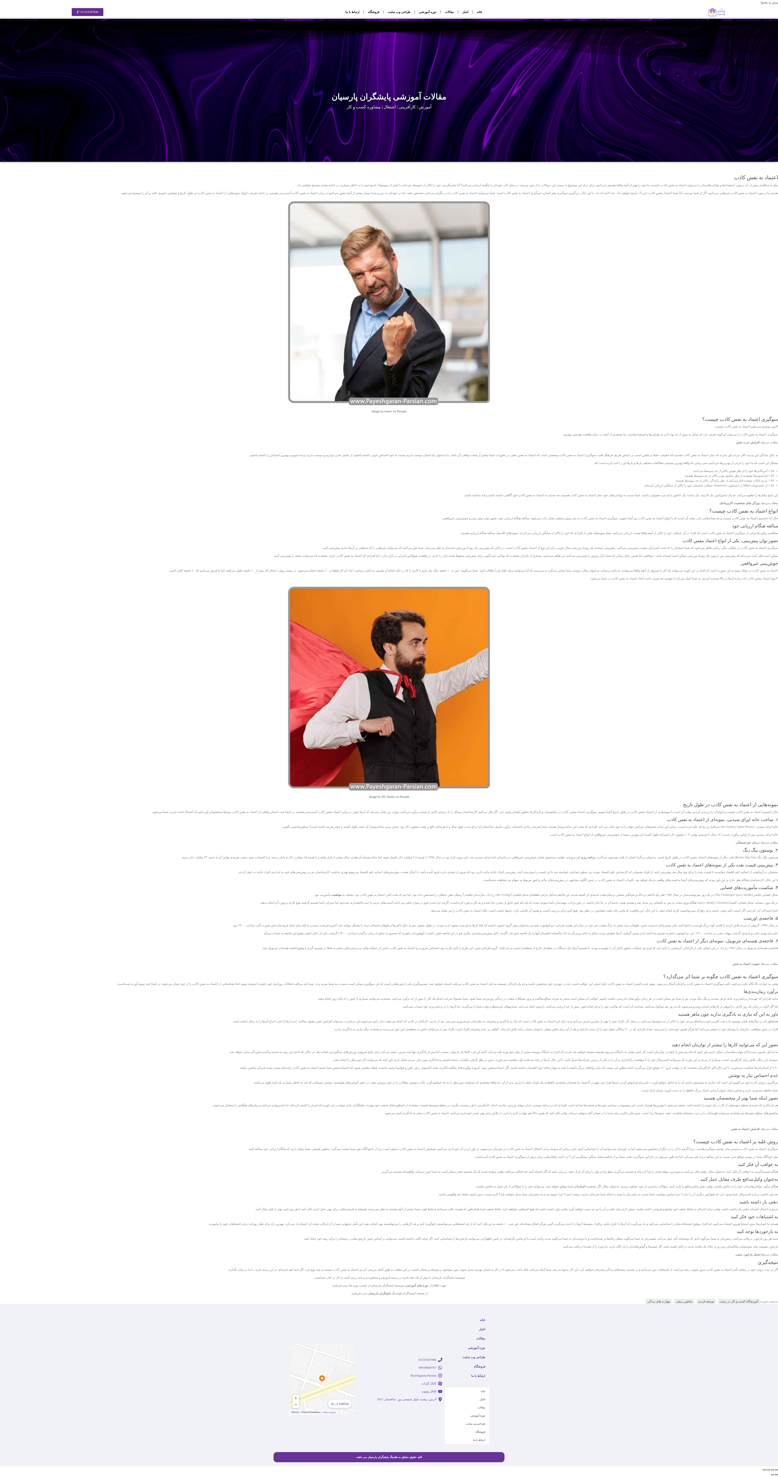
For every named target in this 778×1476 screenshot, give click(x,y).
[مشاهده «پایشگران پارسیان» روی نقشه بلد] (322, 1379)
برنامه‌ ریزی (588, 857)
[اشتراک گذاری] (768, 1469)
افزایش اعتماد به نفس (745, 1128)
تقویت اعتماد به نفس (746, 963)
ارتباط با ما (352, 12)
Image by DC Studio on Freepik (389, 796)
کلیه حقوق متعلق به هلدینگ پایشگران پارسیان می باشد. (389, 1457)
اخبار (465, 12)
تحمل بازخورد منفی (747, 1254)
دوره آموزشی (427, 12)
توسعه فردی (706, 1301)
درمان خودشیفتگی (748, 842)
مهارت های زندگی (658, 1301)
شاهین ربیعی (684, 1301)
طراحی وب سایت (399, 12)
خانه (479, 12)
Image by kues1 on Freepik (389, 411)
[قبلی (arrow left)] (776, 1474)
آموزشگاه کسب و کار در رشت (739, 1301)
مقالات (449, 12)
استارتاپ (580, 1186)
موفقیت (336, 894)
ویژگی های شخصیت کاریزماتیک (739, 503)
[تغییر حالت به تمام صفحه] (772, 1469)
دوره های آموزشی (417, 1285)
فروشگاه (373, 12)
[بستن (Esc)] (764, 1469)
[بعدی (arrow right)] (772, 1474)
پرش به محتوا (769, 2)
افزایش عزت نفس (748, 442)
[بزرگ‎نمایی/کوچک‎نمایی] (776, 1469)
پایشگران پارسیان (379, 1293)
